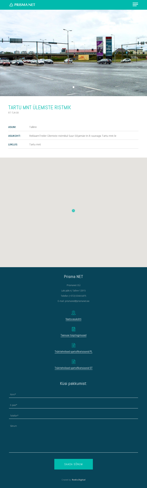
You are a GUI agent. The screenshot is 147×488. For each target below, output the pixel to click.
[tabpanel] (73, 53)
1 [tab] (73, 87)
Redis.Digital (79, 479)
